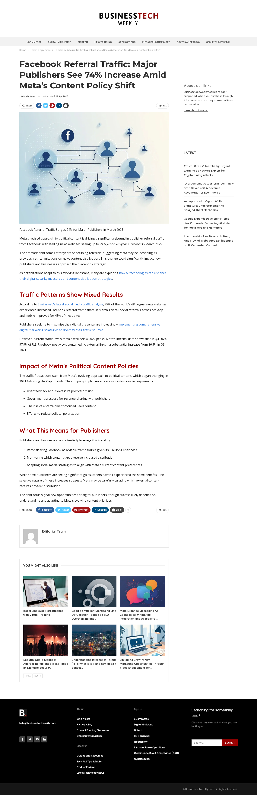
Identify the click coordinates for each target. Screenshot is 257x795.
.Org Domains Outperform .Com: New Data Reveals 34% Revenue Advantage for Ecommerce (209, 188)
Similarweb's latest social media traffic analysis (70, 304)
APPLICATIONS (126, 42)
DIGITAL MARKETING (59, 42)
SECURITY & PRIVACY (218, 42)
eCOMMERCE (34, 42)
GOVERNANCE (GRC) (188, 42)
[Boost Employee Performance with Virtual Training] (45, 591)
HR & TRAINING (103, 42)
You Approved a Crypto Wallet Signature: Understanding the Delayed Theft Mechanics (204, 206)
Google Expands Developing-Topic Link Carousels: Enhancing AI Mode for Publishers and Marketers (207, 223)
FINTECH (83, 42)
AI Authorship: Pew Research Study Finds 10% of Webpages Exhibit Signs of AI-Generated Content (208, 241)
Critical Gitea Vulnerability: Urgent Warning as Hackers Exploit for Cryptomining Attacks (207, 170)
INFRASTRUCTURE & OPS (156, 42)
